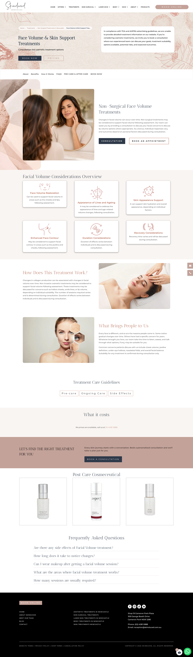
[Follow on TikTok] (139, 606)
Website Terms (26, 646)
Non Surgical (88, 7)
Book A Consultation (103, 459)
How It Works (47, 74)
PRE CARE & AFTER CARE (76, 74)
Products (145, 7)
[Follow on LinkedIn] (144, 606)
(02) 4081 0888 (141, 624)
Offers (61, 7)
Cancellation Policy (74, 646)
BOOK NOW (96, 74)
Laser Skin (103, 7)
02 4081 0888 (111, 427)
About (133, 7)
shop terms (56, 646)
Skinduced (147, 646)
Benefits (35, 74)
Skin (124, 7)
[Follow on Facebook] (130, 606)
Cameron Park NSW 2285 (139, 619)
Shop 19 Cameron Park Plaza (141, 613)
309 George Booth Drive (139, 616)
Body (115, 7)
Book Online (172, 7)
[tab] (69, 393)
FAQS (59, 74)
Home (52, 7)
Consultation (112, 141)
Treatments (74, 7)
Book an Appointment (149, 141)
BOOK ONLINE (30, 603)
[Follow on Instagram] (134, 606)
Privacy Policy (42, 646)
